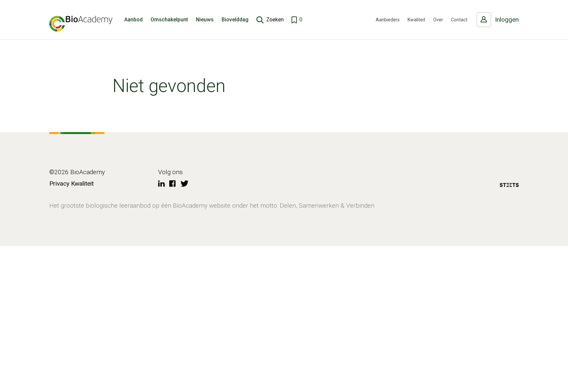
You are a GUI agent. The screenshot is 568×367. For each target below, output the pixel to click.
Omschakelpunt (169, 19)
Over (438, 19)
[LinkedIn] (161, 184)
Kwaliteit (416, 19)
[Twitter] (184, 184)
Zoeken (275, 19)
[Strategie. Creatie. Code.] (509, 186)
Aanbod (133, 19)
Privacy (59, 183)
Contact (459, 19)
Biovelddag (235, 19)
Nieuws (205, 19)
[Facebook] (172, 184)
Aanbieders (388, 19)
